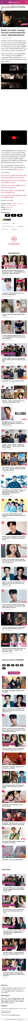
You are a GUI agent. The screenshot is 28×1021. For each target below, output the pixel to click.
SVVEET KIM (5, 275)
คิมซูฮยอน (18, 998)
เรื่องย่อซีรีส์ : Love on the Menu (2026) (12, 860)
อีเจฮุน (11, 1002)
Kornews (7, 6)
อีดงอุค (8, 1002)
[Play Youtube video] (14, 137)
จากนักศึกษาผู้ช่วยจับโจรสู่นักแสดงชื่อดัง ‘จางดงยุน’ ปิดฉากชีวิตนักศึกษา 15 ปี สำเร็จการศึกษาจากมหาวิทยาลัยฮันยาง (14, 337)
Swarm (4, 541)
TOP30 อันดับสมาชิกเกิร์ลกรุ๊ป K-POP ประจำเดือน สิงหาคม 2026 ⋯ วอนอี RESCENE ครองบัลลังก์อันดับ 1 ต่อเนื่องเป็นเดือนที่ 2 (13, 272)
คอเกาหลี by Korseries (9, 990)
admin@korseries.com (5, 1012)
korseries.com (9, 207)
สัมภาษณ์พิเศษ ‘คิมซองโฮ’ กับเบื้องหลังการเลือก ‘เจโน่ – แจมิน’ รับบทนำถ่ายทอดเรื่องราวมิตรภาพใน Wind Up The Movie (14, 468)
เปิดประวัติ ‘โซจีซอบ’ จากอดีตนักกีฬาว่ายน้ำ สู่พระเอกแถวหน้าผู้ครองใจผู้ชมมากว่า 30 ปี (13, 953)
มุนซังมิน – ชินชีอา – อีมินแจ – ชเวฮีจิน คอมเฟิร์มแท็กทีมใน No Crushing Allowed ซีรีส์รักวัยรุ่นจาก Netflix (13, 446)
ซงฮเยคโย (12, 999)
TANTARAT (5, 404)
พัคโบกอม (11, 1001)
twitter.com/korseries (11, 205)
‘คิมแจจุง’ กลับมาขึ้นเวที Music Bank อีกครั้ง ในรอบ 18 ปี (13, 315)
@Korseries (19, 990)
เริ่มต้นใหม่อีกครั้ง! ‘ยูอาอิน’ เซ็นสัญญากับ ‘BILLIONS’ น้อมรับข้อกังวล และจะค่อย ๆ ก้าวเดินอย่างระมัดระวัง (13, 423)
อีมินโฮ (13, 223)
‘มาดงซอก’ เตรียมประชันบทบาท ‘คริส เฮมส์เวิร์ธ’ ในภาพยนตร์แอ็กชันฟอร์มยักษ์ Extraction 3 (14, 628)
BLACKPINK (3, 998)
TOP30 (9, 998)
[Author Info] (14, 241)
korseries (4, 296)
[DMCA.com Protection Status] (6, 220)
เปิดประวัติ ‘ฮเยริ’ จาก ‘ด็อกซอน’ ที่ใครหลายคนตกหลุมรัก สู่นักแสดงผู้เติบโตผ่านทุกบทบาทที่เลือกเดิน (13, 932)
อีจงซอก (2, 1002)
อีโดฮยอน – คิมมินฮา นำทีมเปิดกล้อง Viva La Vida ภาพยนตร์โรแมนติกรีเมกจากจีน (13, 401)
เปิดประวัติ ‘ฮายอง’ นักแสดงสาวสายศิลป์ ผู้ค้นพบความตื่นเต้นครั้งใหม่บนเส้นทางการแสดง (13, 749)
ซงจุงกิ (8, 999)
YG (11, 998)
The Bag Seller (9, 38)
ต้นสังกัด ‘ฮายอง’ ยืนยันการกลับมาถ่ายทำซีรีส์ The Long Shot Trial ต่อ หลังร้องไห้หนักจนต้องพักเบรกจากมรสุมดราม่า (14, 560)
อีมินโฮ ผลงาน (5, 229)
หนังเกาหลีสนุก (20, 1001)
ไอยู (13, 1002)
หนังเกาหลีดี (15, 1001)
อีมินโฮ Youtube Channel (8, 226)
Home (2, 6)
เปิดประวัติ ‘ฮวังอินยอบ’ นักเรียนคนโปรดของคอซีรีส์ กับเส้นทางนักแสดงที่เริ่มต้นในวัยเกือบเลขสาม (14, 974)
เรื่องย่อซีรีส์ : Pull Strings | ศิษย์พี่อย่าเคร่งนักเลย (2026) (13, 691)
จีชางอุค (2, 999)
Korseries (8, 209)
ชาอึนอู (5, 999)
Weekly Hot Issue (14, 673)
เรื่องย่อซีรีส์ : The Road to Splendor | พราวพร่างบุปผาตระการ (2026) (13, 767)
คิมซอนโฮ (14, 998)
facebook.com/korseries (17, 203)
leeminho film (5, 223)
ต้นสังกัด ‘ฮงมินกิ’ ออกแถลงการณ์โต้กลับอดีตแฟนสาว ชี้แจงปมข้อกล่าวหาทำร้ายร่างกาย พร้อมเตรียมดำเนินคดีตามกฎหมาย (14, 606)
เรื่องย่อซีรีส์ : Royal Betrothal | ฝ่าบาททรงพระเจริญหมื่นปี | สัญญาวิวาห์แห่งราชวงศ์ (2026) (13, 823)
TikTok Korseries (4, 992)
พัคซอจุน (2, 1001)
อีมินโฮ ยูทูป (14, 229)
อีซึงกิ (5, 1002)
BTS (6, 998)
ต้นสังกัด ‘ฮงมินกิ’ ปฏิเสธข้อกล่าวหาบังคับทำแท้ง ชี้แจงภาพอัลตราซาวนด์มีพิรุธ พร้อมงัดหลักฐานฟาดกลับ (14, 538)
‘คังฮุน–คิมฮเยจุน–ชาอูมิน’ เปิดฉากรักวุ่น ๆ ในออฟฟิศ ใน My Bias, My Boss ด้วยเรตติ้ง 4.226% (13, 786)
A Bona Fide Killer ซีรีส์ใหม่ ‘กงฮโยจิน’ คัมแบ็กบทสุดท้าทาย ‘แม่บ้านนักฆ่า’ (13, 842)
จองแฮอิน (22, 998)
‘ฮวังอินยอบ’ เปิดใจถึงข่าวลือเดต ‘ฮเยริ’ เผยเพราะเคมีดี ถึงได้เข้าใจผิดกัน (13, 293)
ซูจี (19, 999)
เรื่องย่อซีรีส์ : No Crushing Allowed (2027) (13, 381)
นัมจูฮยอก (22, 999)
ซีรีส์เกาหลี (16, 999)
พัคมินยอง (6, 1001)
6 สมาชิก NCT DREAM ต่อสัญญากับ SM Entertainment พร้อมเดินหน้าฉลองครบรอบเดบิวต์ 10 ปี (13, 515)
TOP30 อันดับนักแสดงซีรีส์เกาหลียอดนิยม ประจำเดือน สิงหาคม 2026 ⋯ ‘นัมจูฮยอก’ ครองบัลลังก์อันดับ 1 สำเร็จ (14, 650)
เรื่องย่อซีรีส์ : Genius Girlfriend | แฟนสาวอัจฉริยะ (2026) (12, 805)
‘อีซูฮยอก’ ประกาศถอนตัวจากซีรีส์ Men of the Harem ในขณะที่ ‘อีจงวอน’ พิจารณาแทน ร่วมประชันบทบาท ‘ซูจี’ (13, 583)
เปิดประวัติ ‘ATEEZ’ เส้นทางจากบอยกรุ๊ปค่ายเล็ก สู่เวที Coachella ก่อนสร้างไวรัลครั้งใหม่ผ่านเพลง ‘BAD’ (14, 359)
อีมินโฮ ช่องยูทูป (20, 226)
